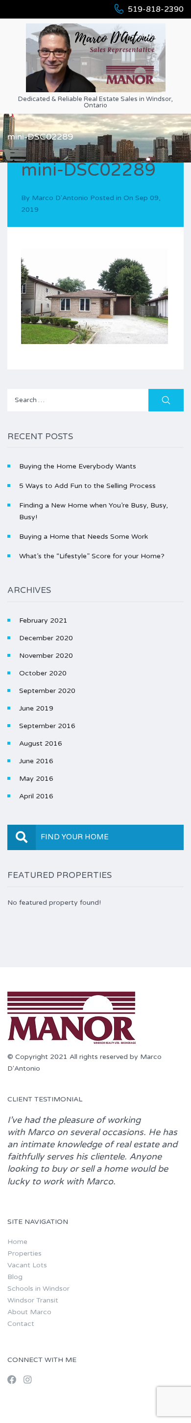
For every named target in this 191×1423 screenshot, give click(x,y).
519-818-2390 (156, 9)
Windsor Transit (32, 1300)
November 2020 (46, 655)
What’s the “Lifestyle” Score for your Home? (92, 556)
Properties (24, 1253)
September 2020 (47, 691)
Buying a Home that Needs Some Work (83, 536)
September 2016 (47, 726)
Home (17, 1242)
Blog (15, 1277)
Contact (20, 1324)
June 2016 (36, 761)
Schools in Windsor (38, 1288)
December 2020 (46, 638)
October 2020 (43, 673)
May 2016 (36, 778)
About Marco (29, 1312)
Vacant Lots (27, 1265)
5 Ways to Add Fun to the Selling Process (87, 486)
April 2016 (36, 796)
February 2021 (43, 620)
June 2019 (36, 708)
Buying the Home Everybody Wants (77, 466)
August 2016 (40, 743)
